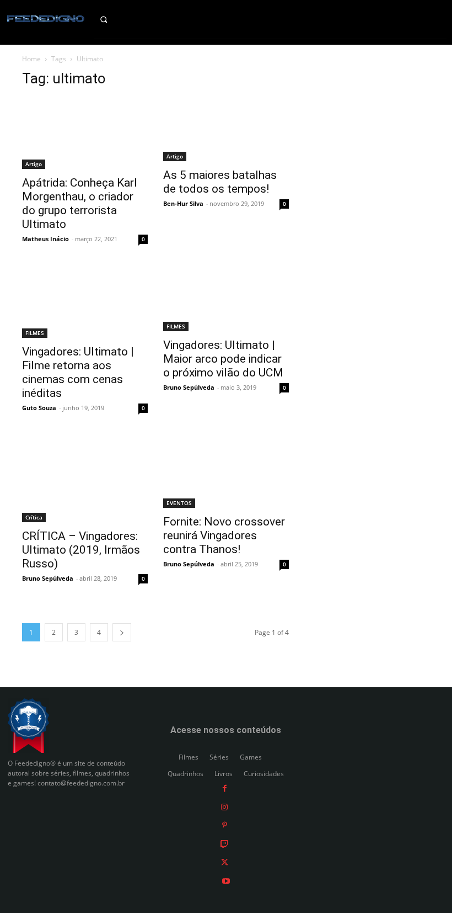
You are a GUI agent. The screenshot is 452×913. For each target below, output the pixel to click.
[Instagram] (224, 806)
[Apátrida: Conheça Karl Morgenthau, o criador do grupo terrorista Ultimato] (85, 133)
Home (31, 58)
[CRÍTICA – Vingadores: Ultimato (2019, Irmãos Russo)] (85, 479)
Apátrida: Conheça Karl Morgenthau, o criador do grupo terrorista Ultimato (79, 203)
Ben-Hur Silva (183, 203)
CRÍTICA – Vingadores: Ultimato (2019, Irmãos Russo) (81, 549)
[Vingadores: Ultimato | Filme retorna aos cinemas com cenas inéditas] (85, 302)
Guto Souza (39, 408)
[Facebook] (225, 788)
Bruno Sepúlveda (188, 387)
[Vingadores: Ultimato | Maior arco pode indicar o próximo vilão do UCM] (226, 299)
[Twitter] (224, 862)
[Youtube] (226, 880)
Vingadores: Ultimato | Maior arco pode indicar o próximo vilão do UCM (223, 358)
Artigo (33, 164)
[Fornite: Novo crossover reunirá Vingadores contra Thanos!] (226, 472)
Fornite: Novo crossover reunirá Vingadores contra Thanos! (224, 535)
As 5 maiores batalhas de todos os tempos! (220, 181)
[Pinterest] (224, 825)
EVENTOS (179, 503)
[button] (113, 19)
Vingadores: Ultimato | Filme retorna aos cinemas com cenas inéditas (78, 372)
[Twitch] (224, 843)
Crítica (33, 517)
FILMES (34, 333)
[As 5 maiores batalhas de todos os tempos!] (226, 129)
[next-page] (121, 632)
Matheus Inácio (45, 239)
